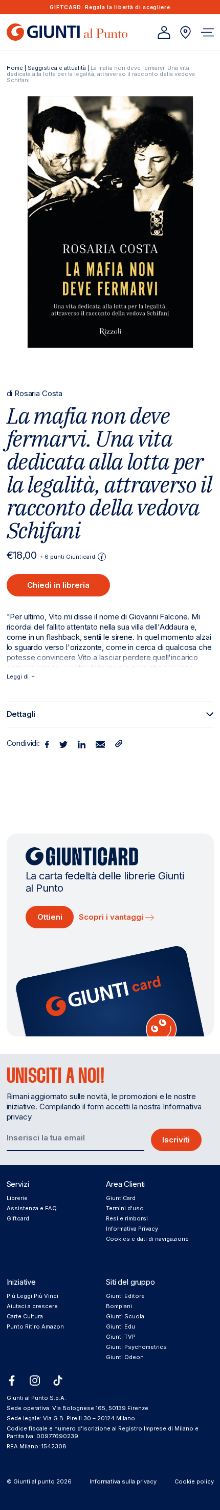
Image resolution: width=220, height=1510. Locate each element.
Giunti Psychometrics (136, 1346)
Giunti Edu (120, 1326)
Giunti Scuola (125, 1316)
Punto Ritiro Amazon (35, 1326)
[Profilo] (164, 32)
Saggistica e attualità (57, 67)
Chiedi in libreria (58, 585)
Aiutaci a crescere (32, 1306)
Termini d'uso (125, 1208)
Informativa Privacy (132, 1228)
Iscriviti (176, 1139)
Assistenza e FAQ (32, 1208)
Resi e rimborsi (127, 1218)
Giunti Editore (125, 1295)
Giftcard (18, 1218)
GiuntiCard (121, 1198)
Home (15, 67)
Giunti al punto (34, 1481)
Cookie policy (194, 1481)
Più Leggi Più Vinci (32, 1295)
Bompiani (119, 1306)
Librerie (17, 1198)
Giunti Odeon (125, 1357)
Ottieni (49, 917)
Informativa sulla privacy (123, 1481)
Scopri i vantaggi (112, 917)
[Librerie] (185, 32)
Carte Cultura (25, 1316)
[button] (207, 32)
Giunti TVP (121, 1336)
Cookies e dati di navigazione (147, 1238)
